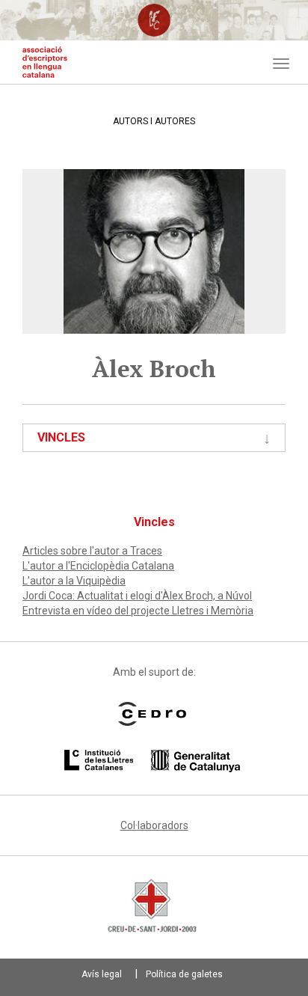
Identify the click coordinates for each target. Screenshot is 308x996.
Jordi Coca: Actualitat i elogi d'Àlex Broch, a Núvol (137, 596)
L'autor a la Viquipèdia (74, 581)
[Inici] (44, 62)
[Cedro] (152, 714)
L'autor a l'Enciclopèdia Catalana (98, 566)
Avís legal (101, 974)
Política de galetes (184, 974)
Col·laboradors (154, 825)
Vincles (61, 437)
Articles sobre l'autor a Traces (92, 551)
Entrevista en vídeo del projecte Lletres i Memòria (137, 611)
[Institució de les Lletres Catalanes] (152, 761)
